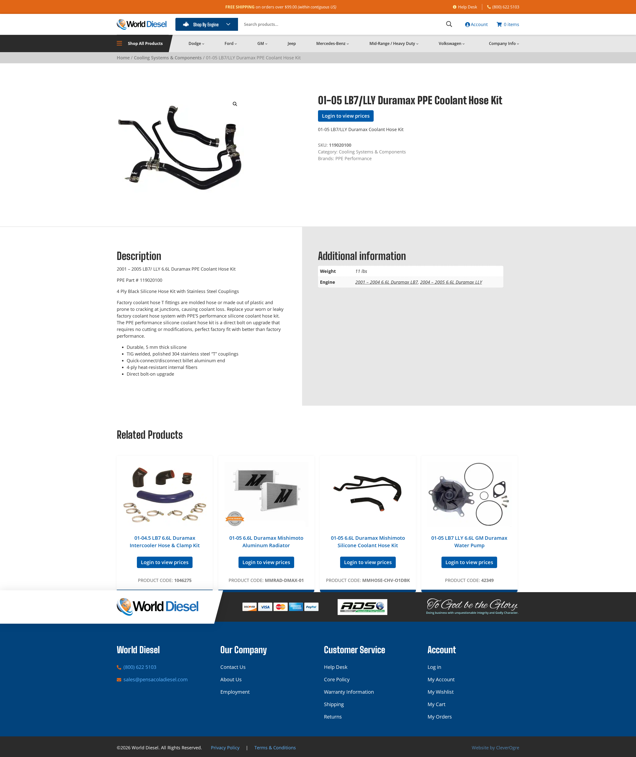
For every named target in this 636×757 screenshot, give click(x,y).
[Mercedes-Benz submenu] (348, 43)
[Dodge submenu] (203, 43)
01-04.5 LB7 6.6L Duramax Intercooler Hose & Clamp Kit (165, 542)
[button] (235, 104)
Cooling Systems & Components (168, 58)
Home (123, 58)
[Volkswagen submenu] (463, 43)
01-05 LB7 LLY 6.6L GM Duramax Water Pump (469, 542)
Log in (434, 667)
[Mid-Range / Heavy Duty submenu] (417, 43)
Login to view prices (346, 115)
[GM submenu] (266, 43)
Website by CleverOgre (495, 748)
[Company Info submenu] (518, 43)
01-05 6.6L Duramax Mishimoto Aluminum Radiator (266, 542)
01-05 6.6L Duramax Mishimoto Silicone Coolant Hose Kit (368, 542)
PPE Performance (353, 158)
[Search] (449, 24)
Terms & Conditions (275, 748)
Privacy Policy (225, 748)
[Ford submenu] (236, 43)
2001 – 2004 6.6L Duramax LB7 (386, 282)
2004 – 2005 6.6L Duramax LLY (451, 282)
